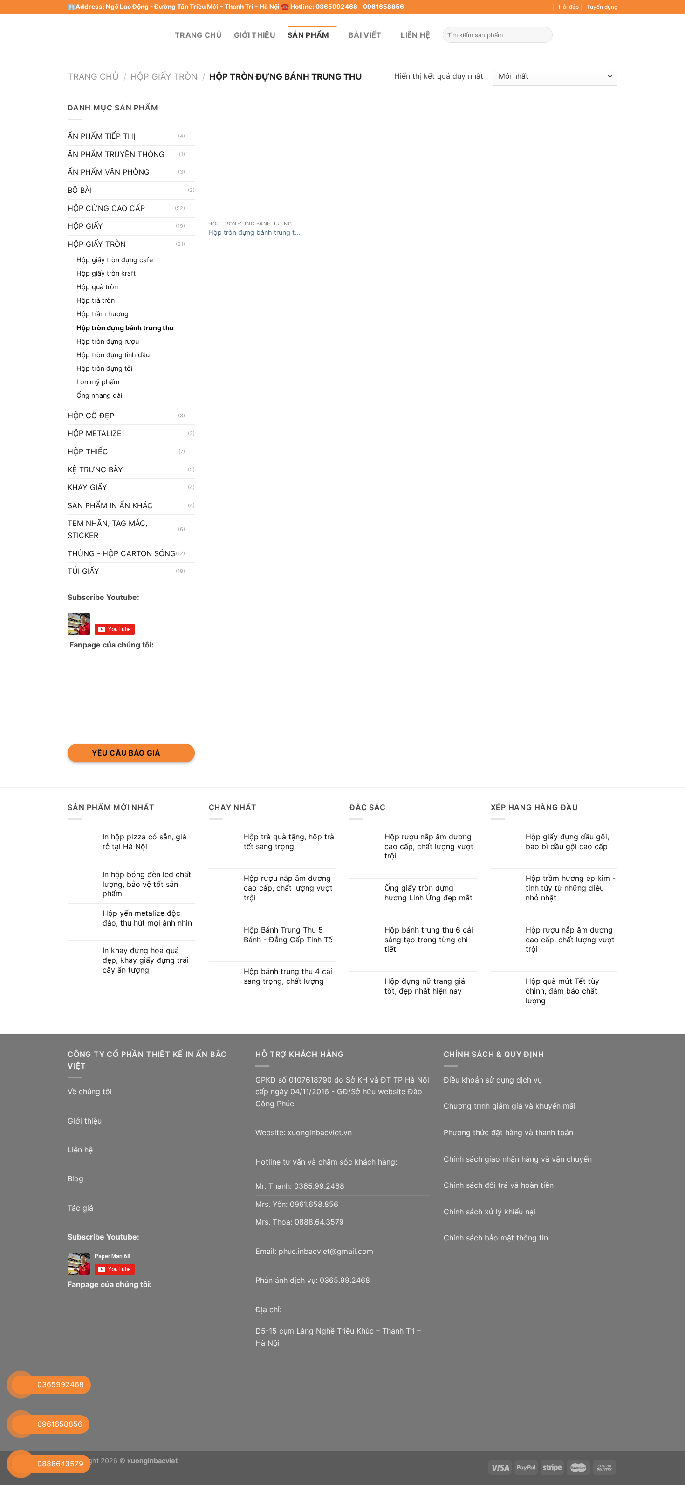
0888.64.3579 (319, 1221)
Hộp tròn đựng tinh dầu (113, 355)
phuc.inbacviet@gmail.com (326, 1251)
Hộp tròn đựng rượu (107, 341)
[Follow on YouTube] (519, 7)
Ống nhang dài (99, 395)
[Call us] (493, 7)
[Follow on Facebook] (457, 7)
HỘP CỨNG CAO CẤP (106, 207)
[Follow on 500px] (538, 7)
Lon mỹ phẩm (98, 382)
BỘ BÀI (80, 190)
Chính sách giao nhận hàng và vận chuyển (518, 1159)
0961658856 (383, 6)
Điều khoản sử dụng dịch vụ (493, 1079)
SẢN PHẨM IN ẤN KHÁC (110, 505)
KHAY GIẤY (87, 487)
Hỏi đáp (569, 6)
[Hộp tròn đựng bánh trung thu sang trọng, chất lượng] (256, 159)
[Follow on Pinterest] (502, 7)
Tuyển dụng (602, 6)
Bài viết (365, 35)
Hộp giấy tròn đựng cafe (114, 260)
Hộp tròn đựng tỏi (104, 368)
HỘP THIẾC (88, 451)
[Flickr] (528, 7)
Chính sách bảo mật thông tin (496, 1237)
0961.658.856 (314, 1204)
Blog (75, 1178)
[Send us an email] (484, 7)
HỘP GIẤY (85, 226)
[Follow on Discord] (546, 7)
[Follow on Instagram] (466, 7)
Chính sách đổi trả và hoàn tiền (499, 1185)
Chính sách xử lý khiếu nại (489, 1211)
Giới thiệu (254, 35)
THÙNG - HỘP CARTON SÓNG (122, 553)
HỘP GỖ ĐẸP (91, 415)
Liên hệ (415, 35)
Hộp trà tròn (95, 300)
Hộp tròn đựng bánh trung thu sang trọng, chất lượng (255, 232)
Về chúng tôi (90, 1091)
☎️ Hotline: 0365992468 (319, 6)
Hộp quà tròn (97, 287)
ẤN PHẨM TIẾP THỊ (101, 136)
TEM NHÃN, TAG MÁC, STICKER (107, 529)
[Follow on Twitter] (475, 7)
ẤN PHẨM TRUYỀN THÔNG (116, 154)
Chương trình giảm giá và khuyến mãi (509, 1105)
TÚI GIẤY (83, 571)
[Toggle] (191, 136)
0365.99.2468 (319, 1186)
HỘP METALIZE (95, 433)
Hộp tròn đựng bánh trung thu (125, 327)
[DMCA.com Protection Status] (513, 1292)
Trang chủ (198, 35)
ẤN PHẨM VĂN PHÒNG (109, 172)
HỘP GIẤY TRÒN (164, 76)
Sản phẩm (308, 35)
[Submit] (544, 35)
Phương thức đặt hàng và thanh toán (508, 1132)
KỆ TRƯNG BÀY (95, 469)
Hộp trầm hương (102, 314)
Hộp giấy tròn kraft (106, 273)
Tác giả (80, 1208)
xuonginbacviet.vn (320, 1132)
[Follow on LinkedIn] (511, 7)
